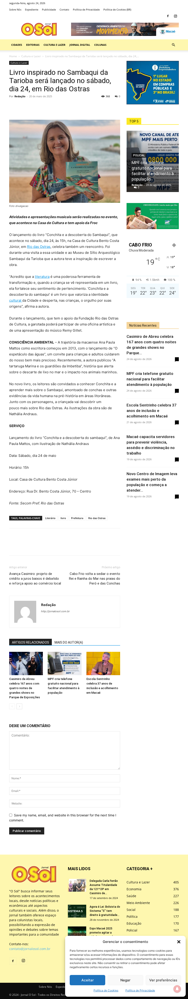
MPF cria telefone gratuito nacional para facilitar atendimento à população (150, 379)
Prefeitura (77, 518)
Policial (139, 155)
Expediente (31, 9)
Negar (125, 980)
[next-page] (19, 706)
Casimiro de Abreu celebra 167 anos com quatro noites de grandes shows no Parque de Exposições (24, 688)
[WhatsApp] (34, 106)
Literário (50, 518)
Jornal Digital (79, 44)
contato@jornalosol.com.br (29, 949)
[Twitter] (24, 106)
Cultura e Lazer (54, 44)
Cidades (16, 44)
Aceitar (87, 980)
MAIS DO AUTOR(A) (69, 642)
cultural (15, 300)
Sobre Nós (15, 9)
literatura (42, 276)
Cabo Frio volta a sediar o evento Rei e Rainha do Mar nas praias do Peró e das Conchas (94, 578)
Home (13, 56)
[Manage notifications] (177, 989)
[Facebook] (167, 16)
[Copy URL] (45, 106)
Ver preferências (163, 980)
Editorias (32, 44)
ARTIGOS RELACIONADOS (30, 642)
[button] (179, 941)
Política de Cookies (106, 990)
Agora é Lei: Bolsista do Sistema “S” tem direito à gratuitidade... (105, 911)
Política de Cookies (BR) (117, 9)
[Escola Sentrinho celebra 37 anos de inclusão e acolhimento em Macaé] (103, 663)
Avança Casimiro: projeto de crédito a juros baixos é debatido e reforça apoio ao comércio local (35, 578)
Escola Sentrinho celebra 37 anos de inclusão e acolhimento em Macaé (152, 410)
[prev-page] (12, 706)
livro (63, 518)
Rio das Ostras (38, 246)
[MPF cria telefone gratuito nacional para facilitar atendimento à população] (64, 663)
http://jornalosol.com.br (55, 611)
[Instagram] (175, 16)
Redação (19, 96)
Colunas (100, 44)
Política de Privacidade (140, 990)
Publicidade (49, 9)
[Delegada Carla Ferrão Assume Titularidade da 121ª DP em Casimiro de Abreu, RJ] (77, 885)
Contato (64, 9)
